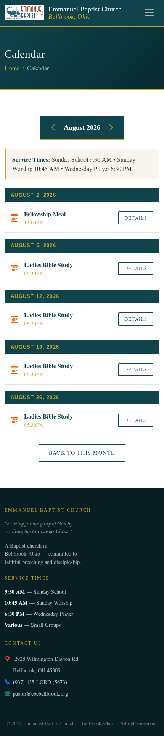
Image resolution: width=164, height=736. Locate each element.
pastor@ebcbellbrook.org (40, 693)
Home (12, 68)
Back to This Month (82, 452)
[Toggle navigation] (149, 12)
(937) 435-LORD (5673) (40, 682)
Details (135, 217)
